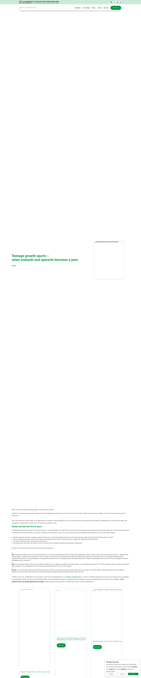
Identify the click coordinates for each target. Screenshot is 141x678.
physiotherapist (76, 577)
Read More (61, 645)
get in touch (75, 581)
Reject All (122, 674)
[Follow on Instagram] (117, 2)
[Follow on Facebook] (114, 2)
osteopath (67, 577)
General (14, 265)
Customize (111, 674)
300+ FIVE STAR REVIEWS (25, 3)
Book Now (116, 8)
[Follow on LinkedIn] (121, 2)
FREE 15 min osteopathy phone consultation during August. (39, 1)
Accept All (133, 674)
